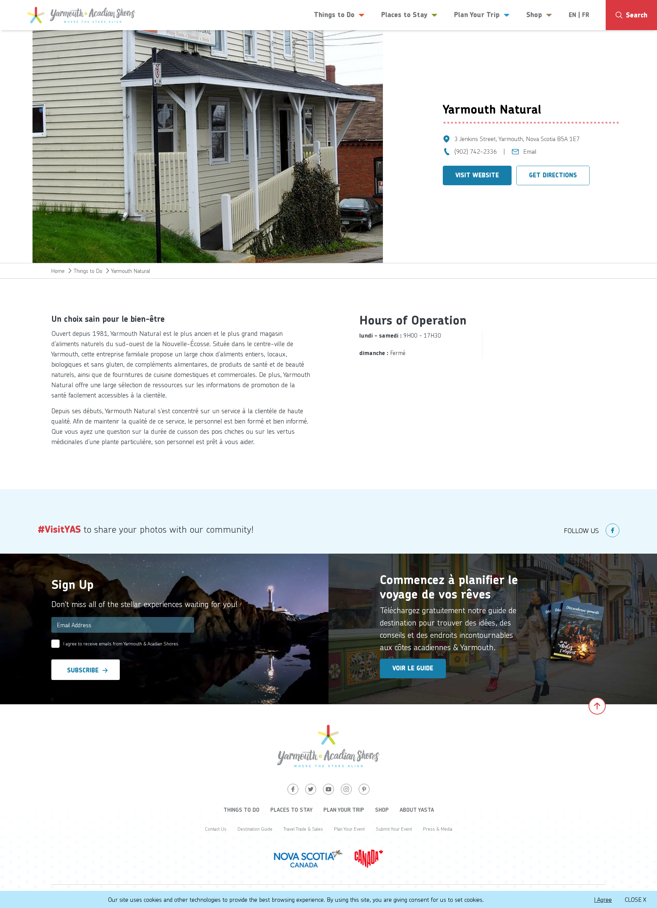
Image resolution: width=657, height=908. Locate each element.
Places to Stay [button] (404, 15)
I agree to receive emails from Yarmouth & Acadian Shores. (121, 643)
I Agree (603, 899)
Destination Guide (254, 828)
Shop (382, 809)
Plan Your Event (349, 828)
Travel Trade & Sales (303, 828)
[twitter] (310, 789)
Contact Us (216, 828)
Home (58, 270)
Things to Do (88, 270)
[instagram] (346, 789)
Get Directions (553, 175)
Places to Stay (291, 809)
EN (572, 15)
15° (618, 42)
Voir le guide (412, 668)
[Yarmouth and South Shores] (81, 15)
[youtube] (328, 789)
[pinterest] (364, 789)
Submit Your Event (394, 828)
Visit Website (477, 175)
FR (585, 15)
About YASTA (417, 809)
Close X (635, 899)
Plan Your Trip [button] (477, 15)
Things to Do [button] (334, 15)
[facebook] (612, 530)
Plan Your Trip (343, 809)
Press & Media (437, 828)
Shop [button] (534, 15)
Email (530, 151)
